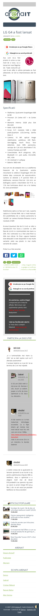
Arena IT (19, 14)
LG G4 (8, 262)
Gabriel (21, 374)
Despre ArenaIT (9, 553)
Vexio (16, 310)
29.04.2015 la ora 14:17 (21, 350)
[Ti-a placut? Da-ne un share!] (7, 255)
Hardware (7, 39)
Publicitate (7, 558)
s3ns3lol (21, 410)
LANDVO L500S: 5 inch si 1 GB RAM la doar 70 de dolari (10, 267)
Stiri (13, 39)
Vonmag (22, 310)
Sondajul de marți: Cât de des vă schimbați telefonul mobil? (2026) (23, 509)
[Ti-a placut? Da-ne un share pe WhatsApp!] (22, 255)
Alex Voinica (7, 595)
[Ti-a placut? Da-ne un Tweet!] (14, 255)
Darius (5, 575)
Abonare (6, 563)
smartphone (16, 262)
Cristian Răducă (9, 585)
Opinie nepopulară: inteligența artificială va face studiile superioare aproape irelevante (22, 517)
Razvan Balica (8, 590)
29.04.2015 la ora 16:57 (21, 465)
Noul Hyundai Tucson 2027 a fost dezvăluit (23, 538)
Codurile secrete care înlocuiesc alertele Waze (22, 523)
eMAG (11, 310)
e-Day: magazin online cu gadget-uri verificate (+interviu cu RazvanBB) (28, 267)
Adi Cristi (17, 348)
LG (4, 262)
